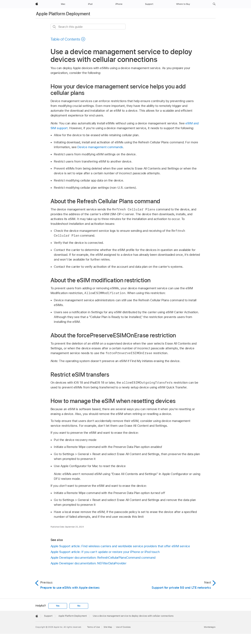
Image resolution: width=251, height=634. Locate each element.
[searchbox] (88, 26)
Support (48, 616)
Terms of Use (93, 627)
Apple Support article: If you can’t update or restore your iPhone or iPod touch (105, 552)
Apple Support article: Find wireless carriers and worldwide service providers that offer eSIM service (120, 546)
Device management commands (100, 147)
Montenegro (210, 627)
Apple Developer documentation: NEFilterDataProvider (88, 563)
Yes (58, 606)
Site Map (108, 627)
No (78, 606)
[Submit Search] (54, 27)
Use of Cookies (123, 627)
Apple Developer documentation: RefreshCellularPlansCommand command (103, 557)
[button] (214, 4)
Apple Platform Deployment (63, 13)
